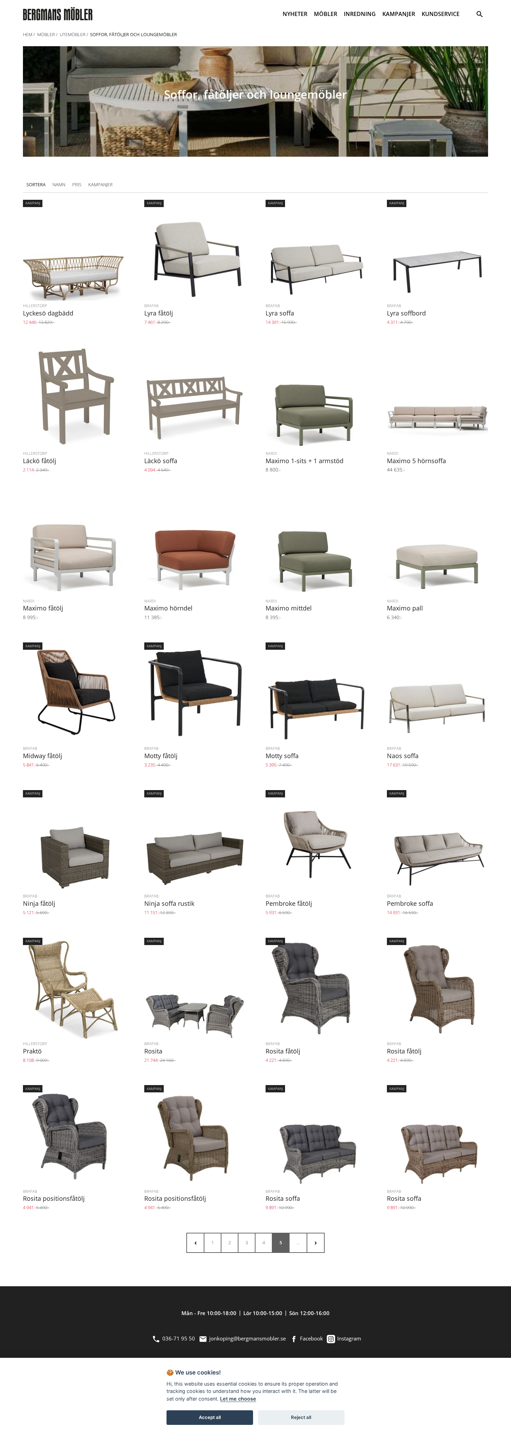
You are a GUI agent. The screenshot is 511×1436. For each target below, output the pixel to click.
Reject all (301, 1417)
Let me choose (238, 1399)
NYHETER (295, 14)
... (298, 1243)
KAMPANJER (398, 14)
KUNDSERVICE (441, 14)
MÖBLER (325, 14)
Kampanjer (100, 185)
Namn (58, 185)
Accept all (210, 1417)
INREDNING (360, 14)
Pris (76, 185)
